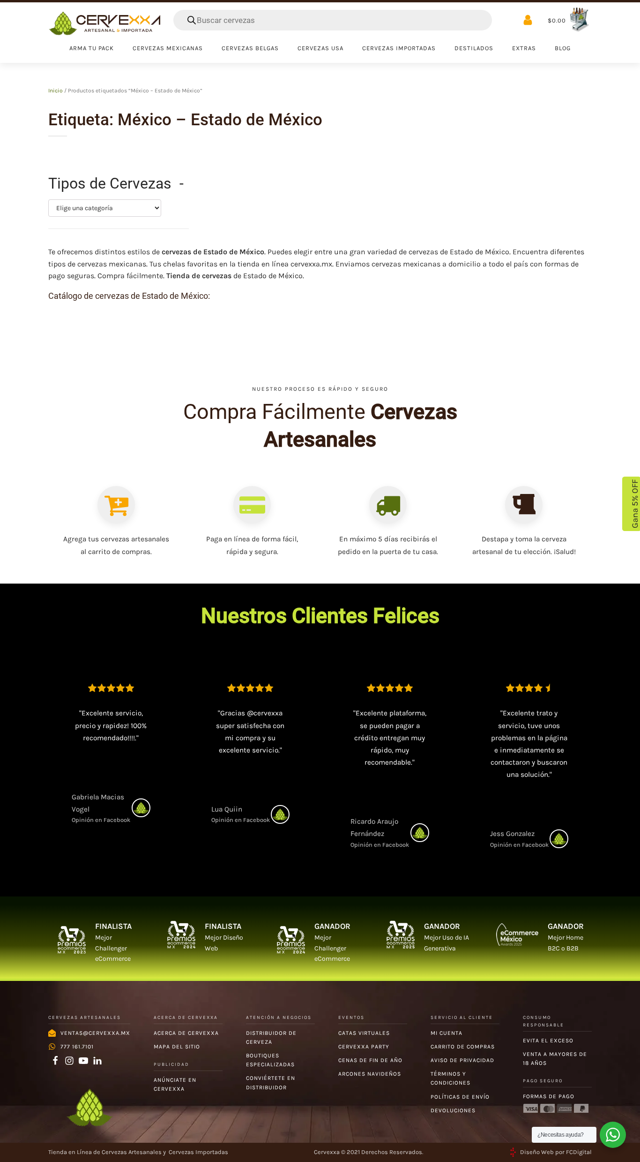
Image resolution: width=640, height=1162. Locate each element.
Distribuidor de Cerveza (271, 1037)
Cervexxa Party (363, 1046)
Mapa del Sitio (177, 1046)
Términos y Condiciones (450, 1078)
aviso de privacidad (462, 1060)
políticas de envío (460, 1097)
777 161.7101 (77, 1046)
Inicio (55, 90)
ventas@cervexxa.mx (95, 1033)
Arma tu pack (91, 48)
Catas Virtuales (364, 1033)
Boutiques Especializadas (270, 1060)
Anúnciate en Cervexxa (175, 1084)
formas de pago (548, 1096)
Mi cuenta (446, 1033)
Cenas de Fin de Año (370, 1060)
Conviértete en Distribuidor (270, 1082)
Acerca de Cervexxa (186, 1033)
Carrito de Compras (463, 1046)
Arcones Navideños (369, 1074)
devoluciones (453, 1110)
